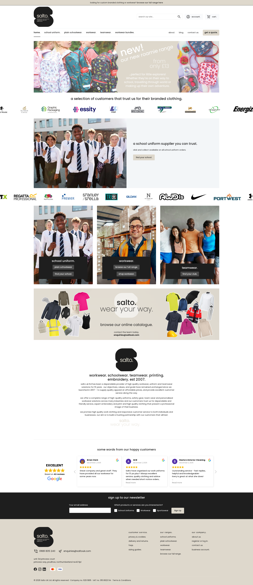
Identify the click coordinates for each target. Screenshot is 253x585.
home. (37, 32)
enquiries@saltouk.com (77, 551)
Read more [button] (85, 483)
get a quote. (211, 32)
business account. (201, 549)
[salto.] (43, 16)
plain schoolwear (63, 267)
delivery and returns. (138, 541)
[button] (215, 472)
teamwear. (105, 32)
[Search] (179, 17)
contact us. (193, 32)
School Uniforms (126, 510)
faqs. (131, 545)
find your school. (144, 157)
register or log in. (200, 541)
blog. (181, 32)
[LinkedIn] (44, 569)
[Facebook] (35, 569)
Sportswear (162, 510)
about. (172, 32)
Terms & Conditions (122, 580)
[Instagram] (39, 569)
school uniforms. (168, 536)
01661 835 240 (47, 551)
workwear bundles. (124, 32)
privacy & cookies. (137, 536)
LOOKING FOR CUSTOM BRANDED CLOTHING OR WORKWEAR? (126, 2)
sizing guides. (135, 549)
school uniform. (52, 32)
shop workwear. (126, 274)
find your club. (190, 274)
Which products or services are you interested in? (138, 505)
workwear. (91, 32)
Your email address (78, 505)
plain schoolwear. (73, 32)
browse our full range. (126, 267)
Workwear (145, 510)
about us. (196, 536)
